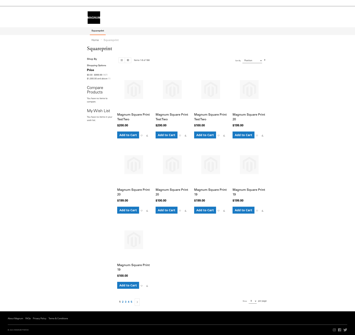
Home (95, 40)
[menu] (177, 31)
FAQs (28, 319)
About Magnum (15, 319)
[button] (141, 135)
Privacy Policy (39, 319)
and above (98, 79)
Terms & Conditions (58, 319)
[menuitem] (98, 31)
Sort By (238, 61)
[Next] (137, 302)
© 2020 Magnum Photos (18, 330)
